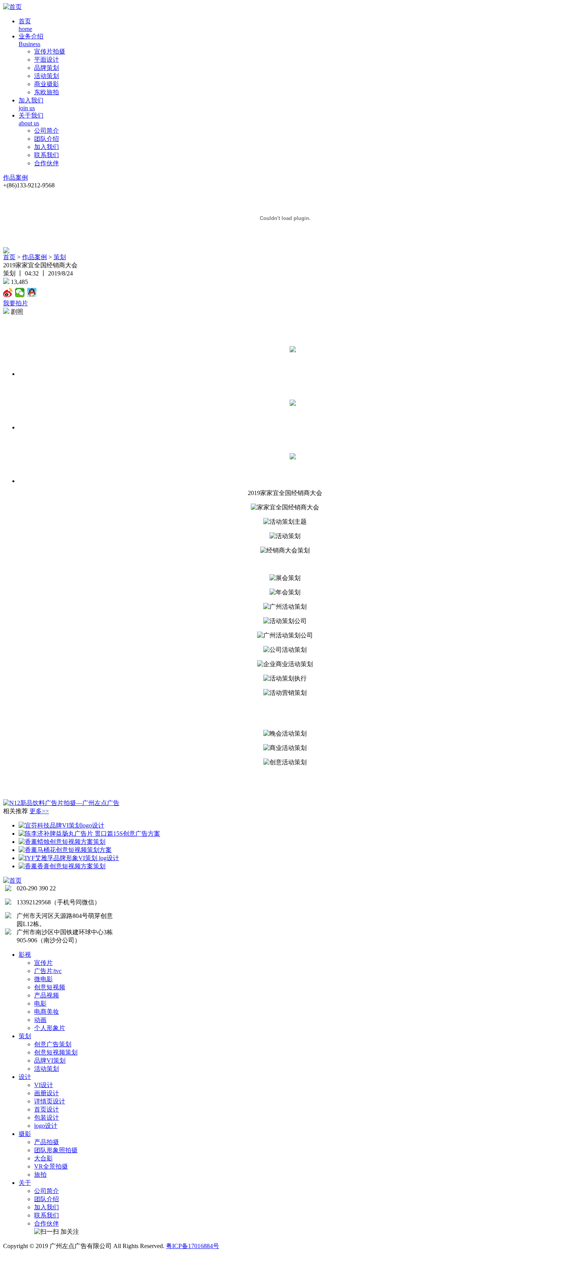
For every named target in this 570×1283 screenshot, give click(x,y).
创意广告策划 (52, 1044)
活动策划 (46, 76)
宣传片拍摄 (49, 51)
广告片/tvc (48, 971)
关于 (25, 1182)
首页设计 (46, 1109)
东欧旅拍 (46, 92)
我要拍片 (15, 303)
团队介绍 (46, 138)
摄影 (25, 1134)
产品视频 (46, 995)
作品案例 (15, 177)
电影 (40, 1003)
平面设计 (46, 59)
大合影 (43, 1158)
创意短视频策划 (56, 1052)
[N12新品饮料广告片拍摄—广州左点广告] (61, 803)
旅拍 (40, 1174)
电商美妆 (46, 1011)
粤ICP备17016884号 (192, 1246)
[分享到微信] (20, 292)
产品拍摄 (46, 1142)
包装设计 (46, 1117)
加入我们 (46, 147)
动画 (40, 1019)
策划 (60, 257)
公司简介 (46, 130)
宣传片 (43, 962)
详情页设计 (49, 1101)
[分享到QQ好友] (32, 292)
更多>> (39, 811)
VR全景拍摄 (51, 1166)
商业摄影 (46, 84)
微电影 (43, 979)
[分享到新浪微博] (8, 292)
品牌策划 (46, 67)
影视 (25, 954)
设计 (25, 1076)
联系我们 (46, 155)
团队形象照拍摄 (56, 1150)
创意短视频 (49, 987)
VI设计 (43, 1085)
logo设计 (45, 1125)
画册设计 (46, 1093)
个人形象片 (49, 1028)
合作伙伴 (46, 163)
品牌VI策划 (50, 1060)
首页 (9, 257)
